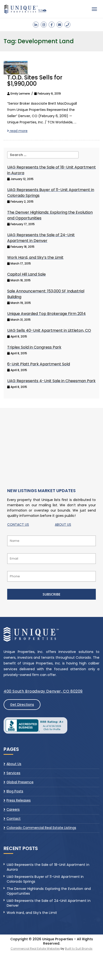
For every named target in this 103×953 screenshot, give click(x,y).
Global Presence (20, 782)
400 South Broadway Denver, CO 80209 (43, 691)
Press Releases (18, 800)
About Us (13, 764)
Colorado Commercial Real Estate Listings (41, 827)
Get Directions (22, 704)
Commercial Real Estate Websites (35, 949)
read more (18, 130)
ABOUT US (63, 524)
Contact (13, 818)
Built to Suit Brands (78, 949)
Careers (13, 809)
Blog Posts (14, 791)
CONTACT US (18, 524)
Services (13, 773)
